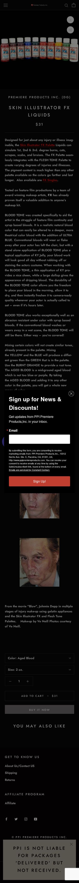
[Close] (71, 393)
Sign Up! (39, 481)
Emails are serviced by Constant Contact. (29, 469)
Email (13, 430)
